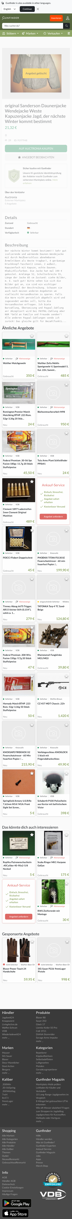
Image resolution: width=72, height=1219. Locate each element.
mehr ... (5, 1037)
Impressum (7, 1190)
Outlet (5, 1155)
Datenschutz (8, 1184)
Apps (38, 1159)
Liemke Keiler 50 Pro (46, 1027)
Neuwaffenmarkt (10, 1159)
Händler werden (44, 1139)
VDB (4, 1031)
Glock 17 (40, 1024)
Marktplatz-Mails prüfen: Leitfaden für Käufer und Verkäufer (48, 1087)
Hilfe (38, 1135)
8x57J (5, 1097)
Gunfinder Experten (46, 1145)
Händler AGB (8, 1180)
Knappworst (8, 1020)
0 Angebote (11, 203)
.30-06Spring (8, 1087)
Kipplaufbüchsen (44, 1056)
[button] (66, 18)
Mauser (6, 1052)
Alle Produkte (9, 1142)
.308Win (6, 1084)
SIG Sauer (7, 1056)
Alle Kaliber (8, 1149)
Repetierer (41, 1052)
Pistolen (40, 1066)
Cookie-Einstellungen (12, 1187)
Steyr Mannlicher (10, 1062)
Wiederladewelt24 (11, 1034)
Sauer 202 (41, 1020)
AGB (4, 1177)
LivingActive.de (9, 1024)
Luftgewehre (42, 1062)
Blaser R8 (41, 1017)
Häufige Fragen (9, 1194)
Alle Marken (8, 1135)
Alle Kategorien (10, 1139)
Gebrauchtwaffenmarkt (14, 1162)
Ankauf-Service (43, 1149)
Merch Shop (42, 1165)
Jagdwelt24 (8, 1017)
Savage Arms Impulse (47, 1037)
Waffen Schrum (9, 1027)
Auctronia (11, 197)
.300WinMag (8, 1091)
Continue (27, 9)
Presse (39, 1162)
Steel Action (8, 1066)
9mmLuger (7, 1101)
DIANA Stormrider (45, 1034)
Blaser (5, 1059)
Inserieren (56, 18)
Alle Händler (8, 1145)
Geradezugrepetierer (46, 1069)
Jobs (38, 1155)
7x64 (5, 1094)
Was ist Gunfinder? (45, 1142)
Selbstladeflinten (44, 1059)
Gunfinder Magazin (45, 1152)
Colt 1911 (41, 1031)
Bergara (6, 1069)
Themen (6, 1152)
